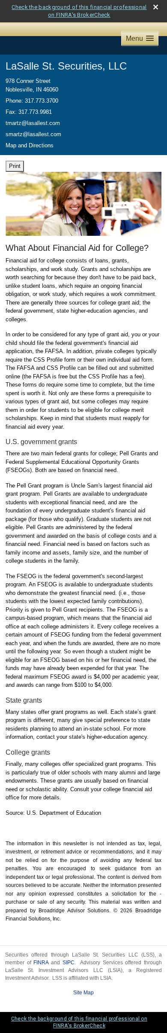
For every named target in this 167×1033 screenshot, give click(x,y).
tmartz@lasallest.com (33, 123)
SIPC (69, 963)
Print (15, 166)
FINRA (40, 963)
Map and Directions (30, 145)
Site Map (83, 993)
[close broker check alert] (155, 7)
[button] (139, 38)
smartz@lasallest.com (33, 134)
